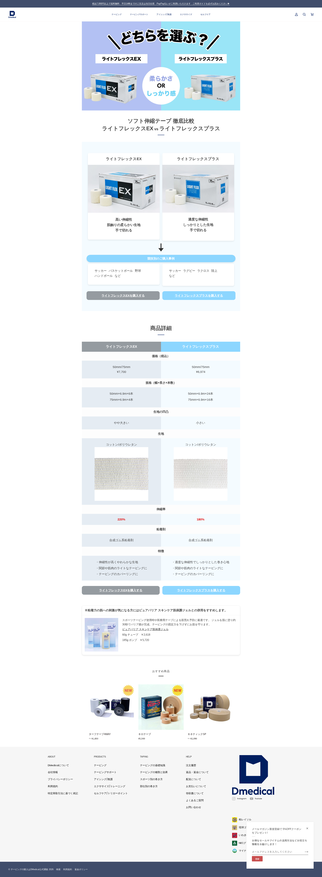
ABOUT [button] (51, 756)
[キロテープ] (161, 707)
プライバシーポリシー (60, 779)
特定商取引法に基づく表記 (63, 793)
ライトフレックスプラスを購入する (199, 295)
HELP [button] (189, 756)
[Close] (309, 827)
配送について (193, 779)
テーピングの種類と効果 (154, 772)
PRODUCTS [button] (100, 756)
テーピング (100, 765)
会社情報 (53, 772)
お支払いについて (196, 786)
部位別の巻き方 (149, 786)
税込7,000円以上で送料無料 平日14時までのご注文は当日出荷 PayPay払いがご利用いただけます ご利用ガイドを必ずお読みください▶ (161, 3)
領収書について (195, 793)
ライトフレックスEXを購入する (123, 295)
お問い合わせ (193, 807)
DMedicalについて (58, 765)
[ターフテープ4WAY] (111, 707)
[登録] (303, 851)
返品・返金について (197, 772)
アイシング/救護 (103, 779)
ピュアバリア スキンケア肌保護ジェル (145, 629)
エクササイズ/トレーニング (109, 786)
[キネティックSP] (210, 707)
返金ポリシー (81, 869)
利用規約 (53, 786)
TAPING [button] (144, 756)
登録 (257, 858)
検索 (58, 869)
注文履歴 (191, 765)
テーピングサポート (105, 772)
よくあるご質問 (195, 800)
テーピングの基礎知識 (152, 765)
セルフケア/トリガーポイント (111, 793)
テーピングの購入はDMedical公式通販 (29, 869)
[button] (116, 14)
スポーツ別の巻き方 (151, 779)
